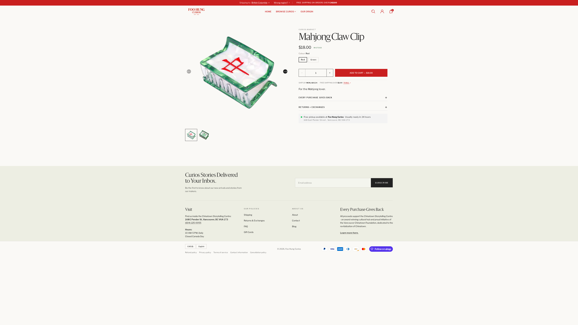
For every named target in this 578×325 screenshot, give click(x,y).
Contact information (239, 252)
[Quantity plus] (329, 73)
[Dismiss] (289, 2)
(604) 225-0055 (193, 222)
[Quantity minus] (302, 73)
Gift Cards (248, 232)
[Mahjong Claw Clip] (237, 72)
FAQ (246, 226)
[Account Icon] (382, 11)
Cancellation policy (258, 252)
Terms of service (220, 252)
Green (313, 60)
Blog (294, 226)
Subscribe (381, 183)
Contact (296, 220)
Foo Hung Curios (293, 249)
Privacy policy (205, 252)
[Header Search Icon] (373, 11)
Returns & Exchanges (254, 220)
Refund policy (191, 252)
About (295, 215)
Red (303, 60)
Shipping (248, 215)
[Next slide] (285, 71)
